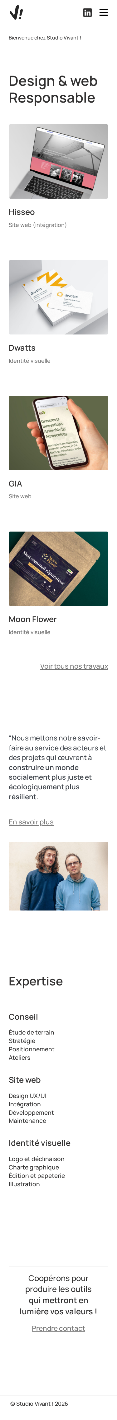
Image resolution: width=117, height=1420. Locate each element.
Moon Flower (33, 619)
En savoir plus (31, 822)
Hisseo (22, 211)
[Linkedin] (87, 12)
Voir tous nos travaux (74, 666)
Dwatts (22, 347)
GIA (15, 483)
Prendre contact (58, 1328)
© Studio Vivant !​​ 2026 (39, 1403)
